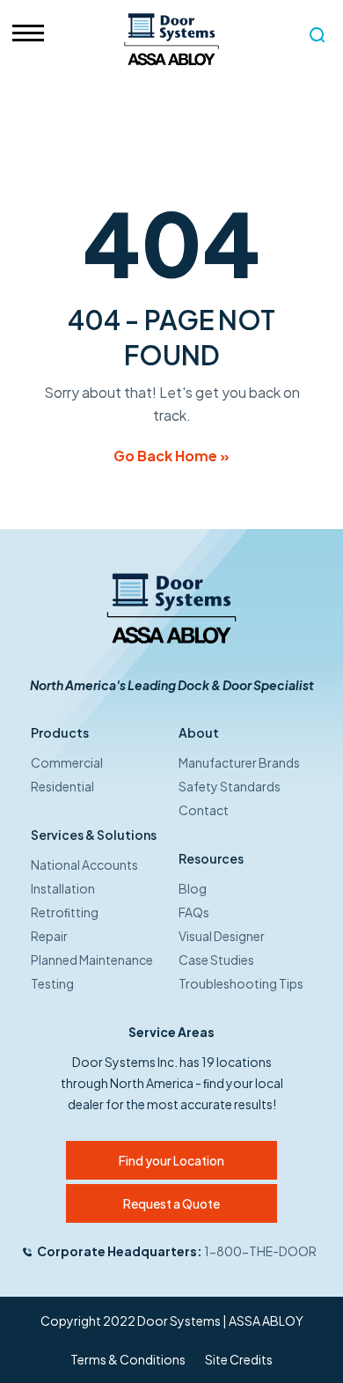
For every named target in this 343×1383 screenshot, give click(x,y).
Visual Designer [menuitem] (222, 936)
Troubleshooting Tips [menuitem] (241, 983)
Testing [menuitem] (52, 983)
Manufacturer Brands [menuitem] (239, 762)
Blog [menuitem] (193, 888)
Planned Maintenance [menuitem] (92, 959)
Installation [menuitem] (63, 888)
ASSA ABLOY (266, 1320)
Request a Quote (171, 1203)
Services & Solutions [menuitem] (94, 834)
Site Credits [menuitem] (239, 1359)
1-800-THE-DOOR (260, 1251)
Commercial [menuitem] (67, 762)
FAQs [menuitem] (194, 912)
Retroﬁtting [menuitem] (65, 912)
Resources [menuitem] (211, 858)
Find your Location (171, 1160)
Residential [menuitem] (62, 786)
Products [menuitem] (60, 732)
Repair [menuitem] (49, 936)
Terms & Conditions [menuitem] (128, 1359)
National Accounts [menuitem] (84, 864)
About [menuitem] (199, 732)
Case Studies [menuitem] (216, 959)
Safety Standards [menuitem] (230, 786)
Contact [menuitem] (204, 810)
